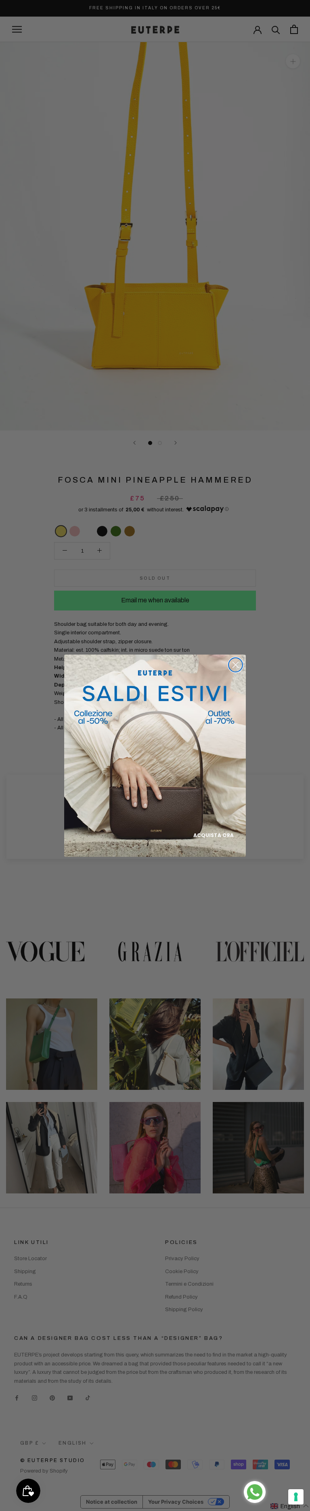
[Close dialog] (235, 665)
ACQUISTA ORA (213, 835)
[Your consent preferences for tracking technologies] (296, 1497)
